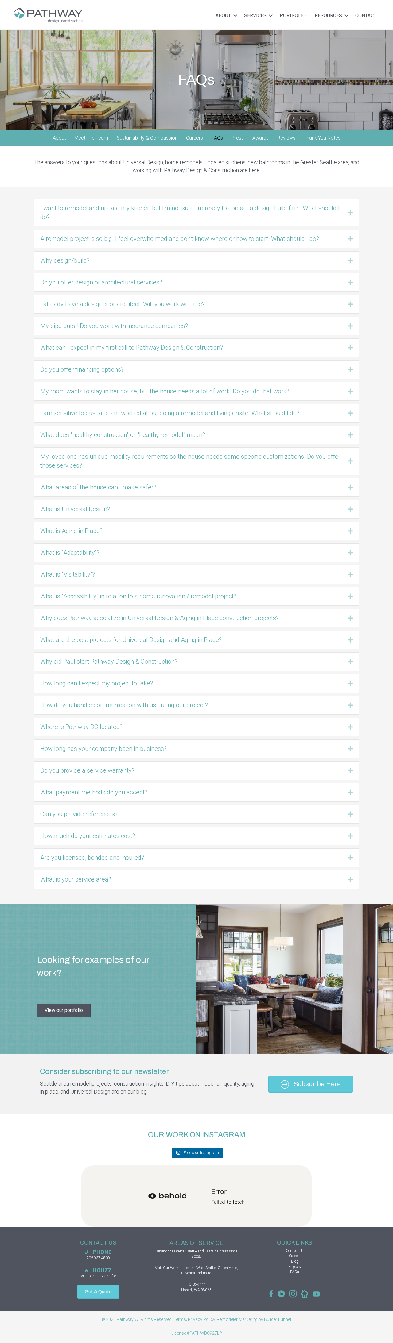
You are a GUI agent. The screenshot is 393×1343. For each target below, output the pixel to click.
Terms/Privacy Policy (194, 1319)
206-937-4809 (98, 1258)
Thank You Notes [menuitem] (322, 138)
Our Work (170, 1268)
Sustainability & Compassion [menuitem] (147, 138)
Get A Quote (98, 1291)
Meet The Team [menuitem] (91, 138)
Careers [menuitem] (194, 138)
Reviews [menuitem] (286, 138)
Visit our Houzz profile (98, 1276)
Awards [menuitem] (260, 138)
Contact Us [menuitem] (295, 1250)
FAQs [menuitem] (217, 138)
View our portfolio (64, 1010)
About (223, 15)
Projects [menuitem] (294, 1266)
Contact (365, 15)
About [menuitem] (59, 138)
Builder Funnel (277, 1319)
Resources (328, 15)
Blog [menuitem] (294, 1261)
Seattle (191, 1251)
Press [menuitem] (238, 138)
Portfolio (293, 15)
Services (255, 15)
